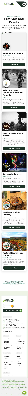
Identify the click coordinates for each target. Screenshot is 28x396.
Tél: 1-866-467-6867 (11, 325)
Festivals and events (7, 367)
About (18, 356)
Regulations (20, 365)
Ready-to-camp (8, 345)
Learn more (14, 107)
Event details (14, 268)
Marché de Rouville (7, 348)
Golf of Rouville (21, 341)
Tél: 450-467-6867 (10, 324)
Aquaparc (19, 339)
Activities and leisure (20, 344)
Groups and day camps (8, 362)
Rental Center (7, 364)
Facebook (5, 331)
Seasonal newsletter (9, 376)
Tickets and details (14, 148)
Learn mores (14, 64)
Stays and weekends (6, 342)
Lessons (6, 358)
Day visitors (7, 356)
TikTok (10, 331)
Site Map (19, 363)
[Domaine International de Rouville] (8, 4)
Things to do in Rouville (21, 348)
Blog (18, 361)
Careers (19, 358)
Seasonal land (7, 339)
